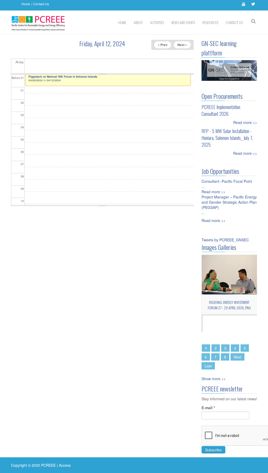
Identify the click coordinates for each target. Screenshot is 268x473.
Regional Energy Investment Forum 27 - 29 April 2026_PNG (229, 304)
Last (208, 365)
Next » (182, 44)
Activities (157, 22)
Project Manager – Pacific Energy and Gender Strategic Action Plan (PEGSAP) (229, 202)
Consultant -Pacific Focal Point (227, 181)
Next (237, 357)
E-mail (208, 407)
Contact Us (41, 4)
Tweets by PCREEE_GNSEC (225, 239)
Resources (210, 22)
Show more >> (214, 378)
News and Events (183, 22)
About (138, 22)
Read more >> (245, 122)
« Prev (163, 44)
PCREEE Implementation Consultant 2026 (221, 110)
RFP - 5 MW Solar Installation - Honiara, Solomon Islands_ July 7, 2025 (227, 138)
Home (25, 4)
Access (65, 465)
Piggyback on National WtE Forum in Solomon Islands (63, 76)
